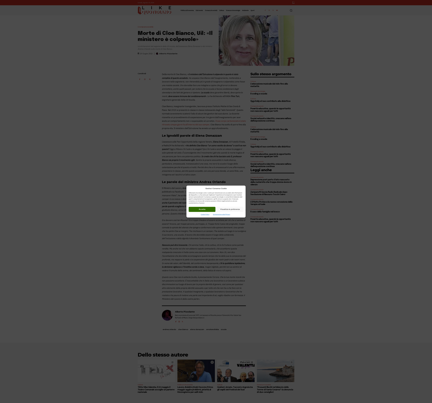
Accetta (202, 209)
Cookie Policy (205, 214)
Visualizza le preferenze (230, 209)
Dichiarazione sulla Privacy (221, 214)
